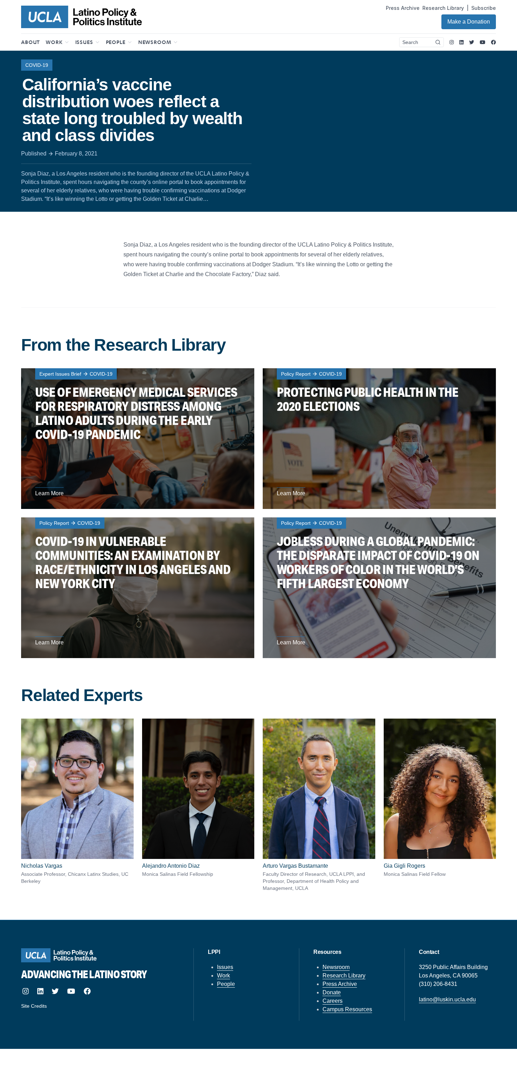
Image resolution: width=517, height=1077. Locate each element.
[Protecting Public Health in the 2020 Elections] (379, 438)
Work (223, 976)
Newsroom (336, 967)
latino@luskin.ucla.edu (447, 999)
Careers (333, 1001)
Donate (332, 992)
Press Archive (403, 8)
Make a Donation (468, 22)
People (226, 984)
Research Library (443, 8)
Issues (225, 967)
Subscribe (483, 8)
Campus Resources (347, 1009)
